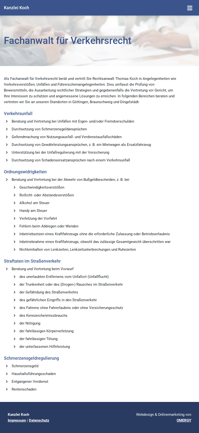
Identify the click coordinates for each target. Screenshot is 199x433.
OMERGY (184, 420)
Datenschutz (39, 420)
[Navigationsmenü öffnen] (189, 8)
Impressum (17, 420)
